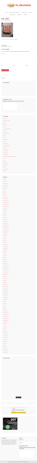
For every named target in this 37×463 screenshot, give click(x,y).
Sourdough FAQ (24, 12)
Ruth (10, 20)
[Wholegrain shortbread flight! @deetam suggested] (26, 391)
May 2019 (4, 257)
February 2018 (5, 286)
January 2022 (5, 200)
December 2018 (6, 267)
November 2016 (6, 316)
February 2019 (5, 263)
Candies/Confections (7, 129)
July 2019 (4, 253)
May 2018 (4, 280)
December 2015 (5, 337)
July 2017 (4, 301)
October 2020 (5, 229)
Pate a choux (5, 152)
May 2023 (4, 179)
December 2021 (5, 202)
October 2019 (5, 246)
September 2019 (6, 248)
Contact (25, 14)
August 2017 (5, 299)
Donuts (4, 135)
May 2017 (4, 305)
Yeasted (4, 171)
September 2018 (6, 274)
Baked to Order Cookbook (14, 12)
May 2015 (4, 345)
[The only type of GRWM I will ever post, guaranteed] (10, 391)
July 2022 (4, 189)
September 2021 (6, 206)
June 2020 (5, 238)
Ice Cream (5, 141)
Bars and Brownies (6, 120)
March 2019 (5, 261)
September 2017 (6, 297)
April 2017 (4, 307)
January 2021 (5, 223)
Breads (4, 122)
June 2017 (5, 303)
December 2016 (6, 314)
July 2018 (4, 276)
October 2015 (5, 339)
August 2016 (5, 322)
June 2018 (5, 278)
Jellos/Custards (6, 143)
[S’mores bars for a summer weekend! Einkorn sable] (26, 373)
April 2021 (4, 217)
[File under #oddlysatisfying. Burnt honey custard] (10, 364)
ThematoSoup (26, 461)
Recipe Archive (12, 14)
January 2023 (5, 183)
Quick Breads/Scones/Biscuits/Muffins (9, 156)
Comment (3, 53)
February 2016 (5, 333)
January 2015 (5, 352)
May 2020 (4, 240)
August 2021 (5, 208)
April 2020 (5, 242)
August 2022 (5, 187)
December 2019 (6, 244)
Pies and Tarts (5, 154)
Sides (4, 158)
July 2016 (4, 324)
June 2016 (5, 326)
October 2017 (5, 295)
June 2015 (5, 343)
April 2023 (5, 181)
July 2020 (4, 236)
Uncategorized (5, 169)
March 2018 (5, 284)
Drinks (4, 137)
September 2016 (6, 320)
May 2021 (4, 215)
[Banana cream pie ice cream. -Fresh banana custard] (26, 382)
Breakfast (4, 124)
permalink (15, 39)
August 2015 (5, 341)
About (30, 12)
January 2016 (5, 335)
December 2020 (6, 225)
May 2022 (4, 194)
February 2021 (5, 221)
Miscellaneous (5, 150)
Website (26, 65)
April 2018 (4, 282)
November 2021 (5, 204)
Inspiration (19, 14)
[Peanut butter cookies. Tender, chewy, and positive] (26, 364)
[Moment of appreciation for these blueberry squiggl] (10, 382)
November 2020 (6, 227)
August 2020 (5, 234)
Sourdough (5, 164)
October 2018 (5, 272)
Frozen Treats (5, 139)
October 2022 (5, 185)
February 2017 (5, 312)
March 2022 (5, 196)
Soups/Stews (5, 162)
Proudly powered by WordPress (13, 461)
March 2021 (5, 219)
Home (6, 12)
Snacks (4, 160)
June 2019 (5, 255)
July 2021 (4, 210)
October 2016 (5, 318)
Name (2, 65)
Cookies (4, 131)
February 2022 (5, 198)
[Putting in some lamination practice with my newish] (10, 373)
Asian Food (5, 118)
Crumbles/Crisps (6, 133)
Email (14, 65)
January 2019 (5, 265)
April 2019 (5, 259)
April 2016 (5, 331)
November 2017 (5, 293)
